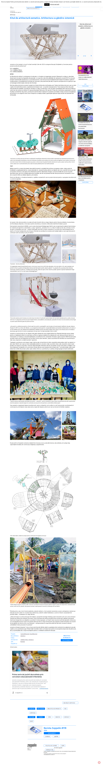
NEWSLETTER (49, 750)
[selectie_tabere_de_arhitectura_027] (35, 425)
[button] (101, 9)
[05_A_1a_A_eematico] (43, 603)
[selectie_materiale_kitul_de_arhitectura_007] (69, 241)
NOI (65, 709)
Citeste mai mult (54, 4)
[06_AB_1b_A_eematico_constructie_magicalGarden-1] (43, 534)
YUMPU (41, 717)
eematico (23, 636)
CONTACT (66, 717)
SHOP (31, 721)
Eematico (31, 640)
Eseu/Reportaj (33, 634)
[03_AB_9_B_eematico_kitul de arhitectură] (43, 316)
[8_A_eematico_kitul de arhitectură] (35, 248)
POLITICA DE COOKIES (51, 746)
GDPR (62, 746)
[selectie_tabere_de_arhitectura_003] (69, 418)
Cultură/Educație (25, 634)
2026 (45, 730)
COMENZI (47, 737)
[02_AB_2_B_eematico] (43, 217)
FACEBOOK (31, 709)
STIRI (49, 717)
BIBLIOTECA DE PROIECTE (54, 709)
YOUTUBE (31, 717)
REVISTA (58, 717)
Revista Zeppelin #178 (55, 728)
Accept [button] (47, 4)
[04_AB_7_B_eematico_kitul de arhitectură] (43, 400)
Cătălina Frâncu (24, 640)
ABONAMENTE (52, 733)
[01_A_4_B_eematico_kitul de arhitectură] (43, 156)
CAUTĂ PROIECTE (66, 640)
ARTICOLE (32, 713)
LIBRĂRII (56, 737)
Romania (23, 642)
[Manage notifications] (99, 762)
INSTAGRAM (41, 709)
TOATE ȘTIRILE (85, 86)
